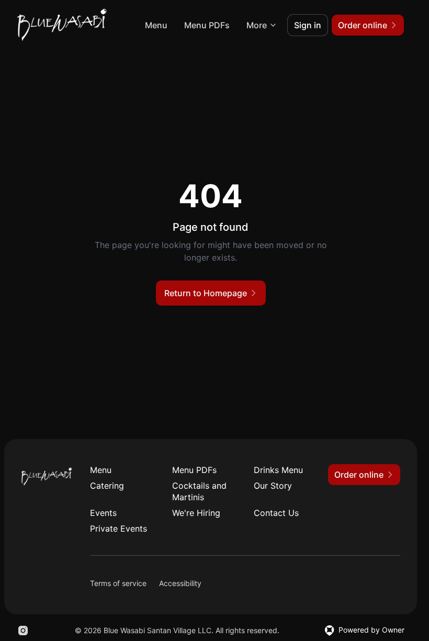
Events (103, 513)
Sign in (307, 25)
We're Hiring (196, 513)
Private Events (118, 528)
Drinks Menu (278, 470)
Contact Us (276, 513)
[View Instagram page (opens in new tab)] (23, 630)
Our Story (273, 485)
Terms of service (118, 583)
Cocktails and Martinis (199, 491)
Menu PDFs (207, 25)
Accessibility (180, 583)
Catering (107, 485)
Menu (156, 25)
